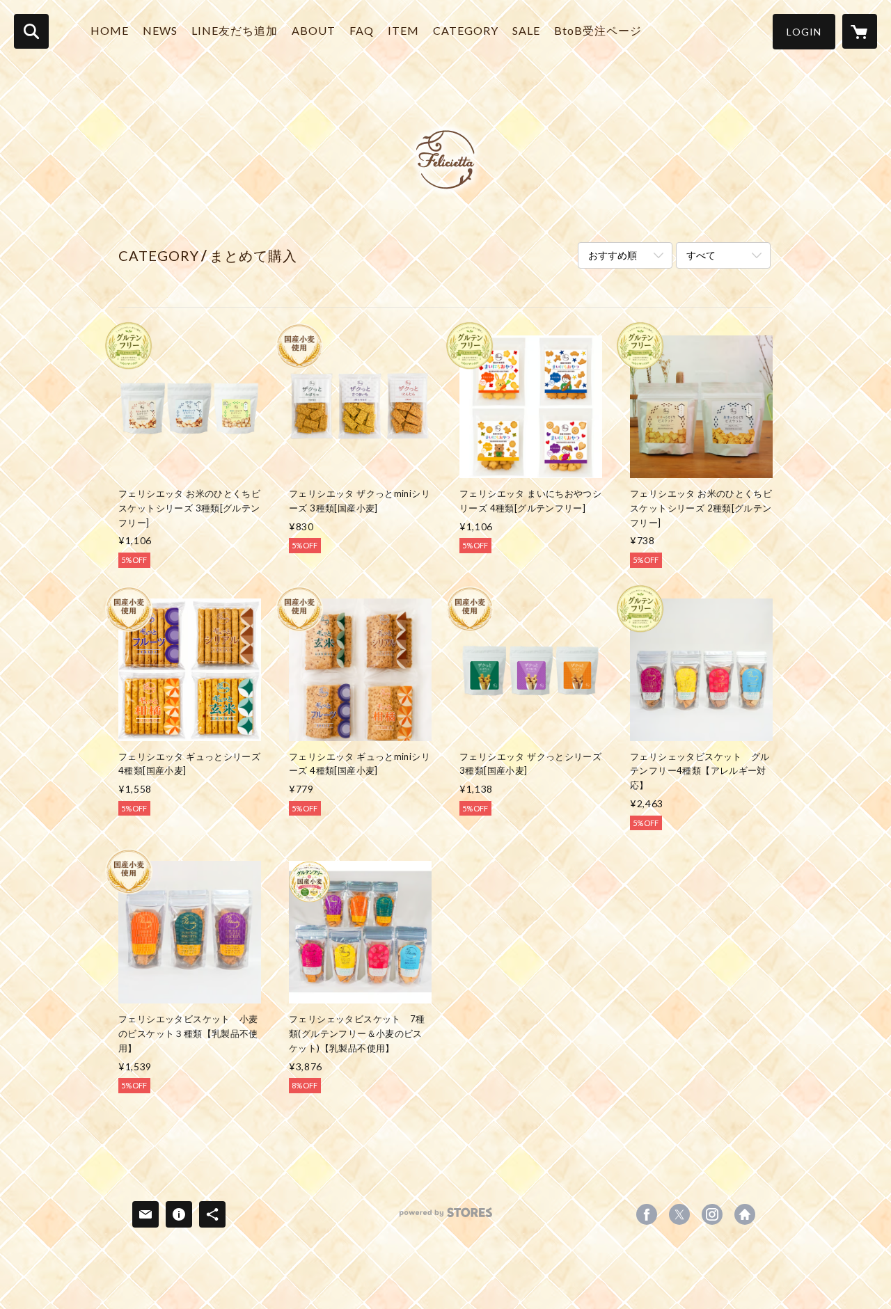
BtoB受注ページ (598, 30)
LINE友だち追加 (234, 30)
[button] (804, 31)
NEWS (160, 30)
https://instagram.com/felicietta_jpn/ (712, 1214)
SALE (526, 30)
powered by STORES (445, 1217)
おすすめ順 (612, 255)
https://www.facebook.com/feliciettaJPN (646, 1214)
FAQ (361, 30)
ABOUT (314, 30)
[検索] (31, 31)
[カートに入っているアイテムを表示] (859, 31)
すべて (701, 255)
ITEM (403, 30)
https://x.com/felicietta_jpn (679, 1214)
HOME (109, 30)
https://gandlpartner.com (744, 1214)
